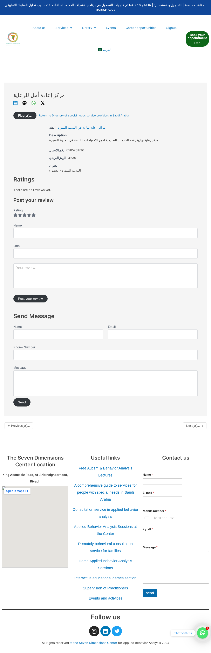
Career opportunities (141, 28)
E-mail (148, 492)
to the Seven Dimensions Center (93, 643)
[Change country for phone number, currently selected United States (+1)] (147, 518)
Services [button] (61, 28)
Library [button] (87, 28)
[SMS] (24, 103)
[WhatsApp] (34, 103)
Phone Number (24, 347)
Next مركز (194, 425)
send (150, 593)
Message (20, 368)
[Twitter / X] (43, 103)
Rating (18, 210)
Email (112, 327)
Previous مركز (19, 425)
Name (17, 327)
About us (39, 28)
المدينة (148, 529)
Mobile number (154, 511)
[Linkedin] (15, 103)
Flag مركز (25, 115)
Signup (171, 28)
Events (111, 28)
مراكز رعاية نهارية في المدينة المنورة (81, 127)
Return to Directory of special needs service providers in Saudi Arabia (84, 115)
